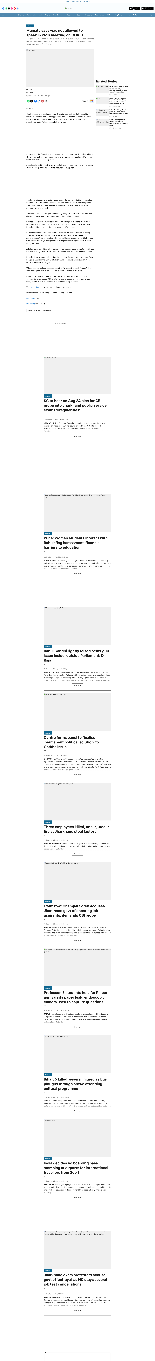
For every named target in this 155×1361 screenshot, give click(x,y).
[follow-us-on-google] (92, 101)
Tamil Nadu (31, 15)
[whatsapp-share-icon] (28, 102)
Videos (110, 15)
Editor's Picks (131, 15)
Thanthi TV (86, 1)
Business (70, 15)
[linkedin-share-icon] (38, 102)
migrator (29, 92)
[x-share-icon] (31, 102)
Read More (77, 436)
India (41, 15)
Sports (79, 15)
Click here (30, 298)
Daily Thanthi (76, 1)
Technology (99, 15)
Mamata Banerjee (34, 310)
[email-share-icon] (42, 102)
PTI (45, 414)
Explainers (119, 15)
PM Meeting (47, 310)
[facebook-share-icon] (35, 102)
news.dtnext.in (37, 287)
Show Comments (60, 323)
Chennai (21, 15)
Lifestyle (88, 15)
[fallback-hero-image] (102, 89)
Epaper (67, 1)
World (47, 15)
